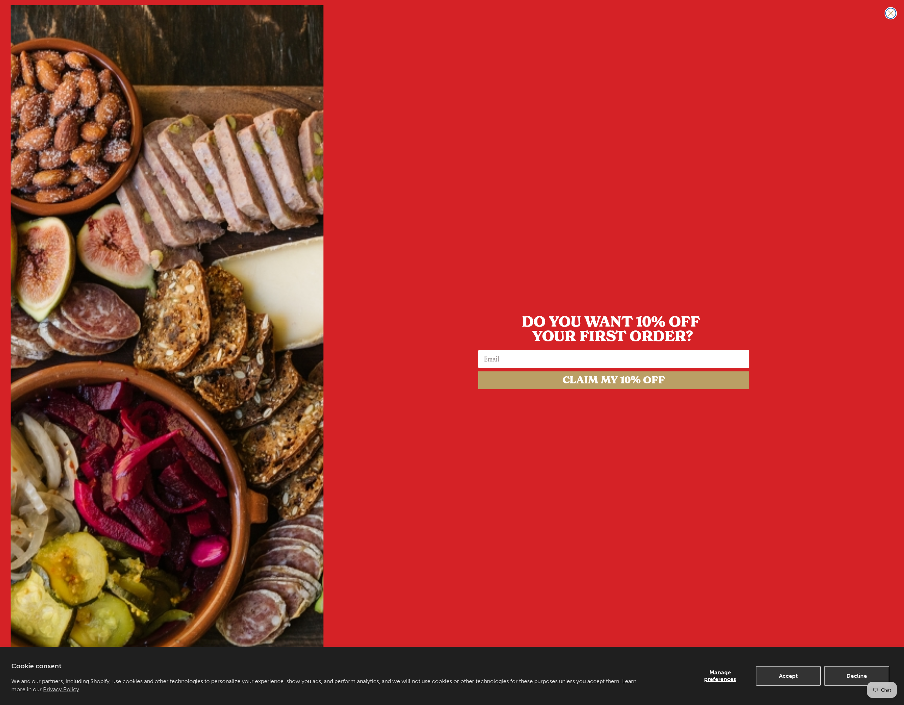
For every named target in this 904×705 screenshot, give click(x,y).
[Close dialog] (891, 13)
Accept (788, 676)
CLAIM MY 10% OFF (614, 380)
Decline (856, 676)
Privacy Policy (61, 689)
